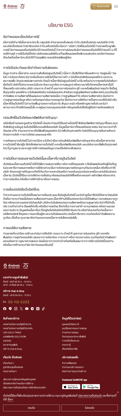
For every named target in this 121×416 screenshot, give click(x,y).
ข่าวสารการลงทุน (70, 333)
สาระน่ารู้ (66, 345)
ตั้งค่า (10, 399)
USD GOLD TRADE (12, 333)
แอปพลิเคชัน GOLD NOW (14, 337)
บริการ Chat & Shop (12, 349)
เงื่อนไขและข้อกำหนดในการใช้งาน (18, 384)
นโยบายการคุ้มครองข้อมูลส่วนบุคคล (19, 379)
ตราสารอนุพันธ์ (10, 345)
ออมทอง (7, 341)
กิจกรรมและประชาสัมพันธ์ (74, 337)
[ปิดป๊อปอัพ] (118, 392)
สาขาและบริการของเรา (73, 367)
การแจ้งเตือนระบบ (70, 341)
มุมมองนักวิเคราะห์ (70, 324)
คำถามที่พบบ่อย (69, 363)
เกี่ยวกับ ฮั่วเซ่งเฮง (12, 357)
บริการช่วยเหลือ (70, 357)
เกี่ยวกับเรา (8, 363)
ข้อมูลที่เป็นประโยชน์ (71, 318)
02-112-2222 (19, 302)
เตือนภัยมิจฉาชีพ (69, 349)
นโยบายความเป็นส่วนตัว (90, 396)
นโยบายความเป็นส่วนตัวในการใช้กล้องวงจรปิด (24, 388)
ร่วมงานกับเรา (10, 371)
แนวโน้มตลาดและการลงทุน (74, 328)
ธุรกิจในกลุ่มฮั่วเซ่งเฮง (13, 367)
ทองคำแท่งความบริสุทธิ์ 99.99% (18, 328)
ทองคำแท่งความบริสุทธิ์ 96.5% (17, 324)
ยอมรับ (31, 408)
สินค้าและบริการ (11, 318)
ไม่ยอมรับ (89, 408)
